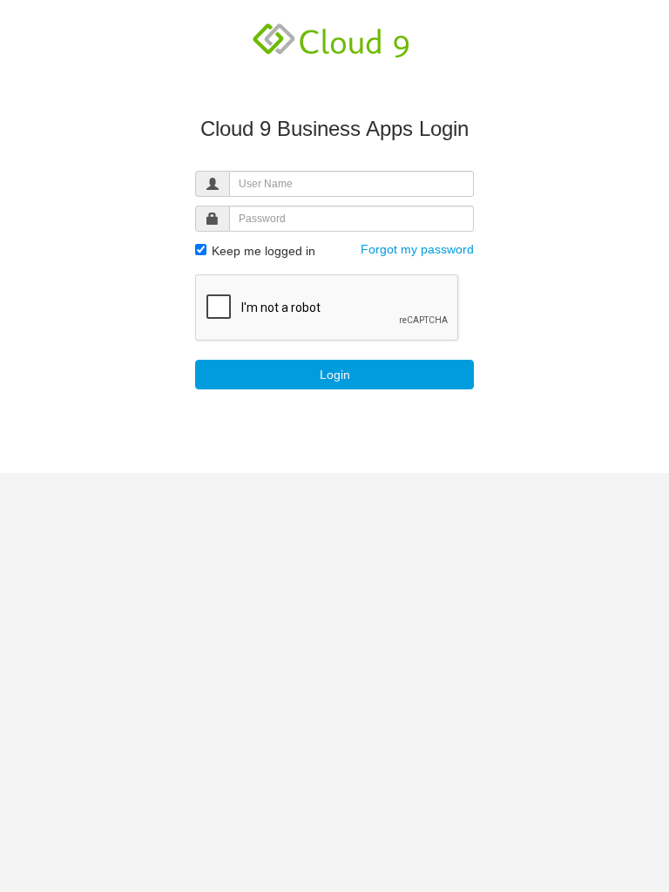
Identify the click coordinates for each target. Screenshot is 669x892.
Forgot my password (417, 249)
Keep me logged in (261, 251)
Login (335, 375)
